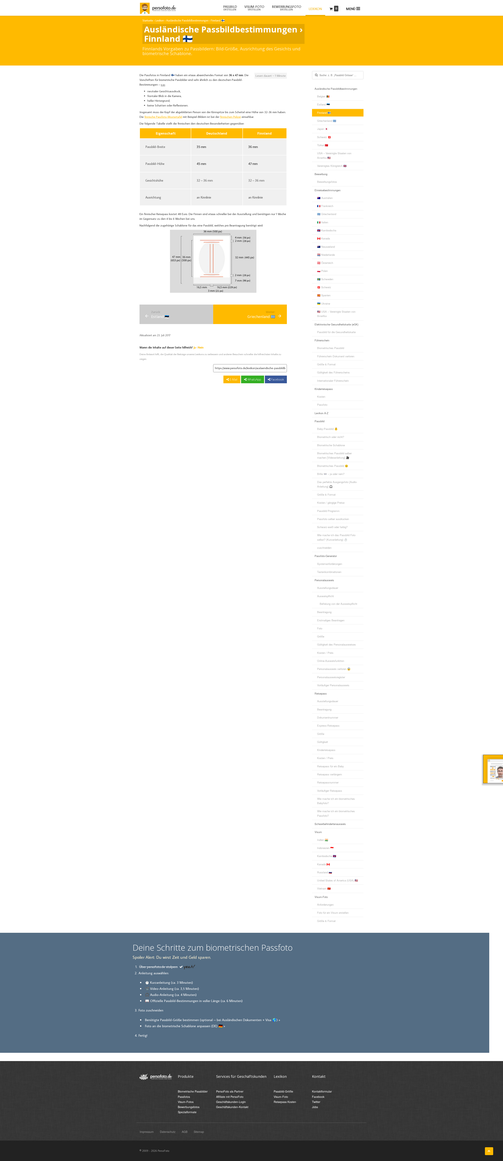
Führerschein (322, 340)
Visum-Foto (321, 897)
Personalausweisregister (331, 677)
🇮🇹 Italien (322, 222)
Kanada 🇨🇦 (323, 864)
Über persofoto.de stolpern (158, 966)
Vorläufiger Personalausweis (333, 685)
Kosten (321, 396)
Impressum (147, 1132)
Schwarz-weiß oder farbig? (332, 527)
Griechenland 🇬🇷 (326, 121)
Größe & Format (326, 364)
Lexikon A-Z (321, 413)
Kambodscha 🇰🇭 (326, 856)
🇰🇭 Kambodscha (326, 230)
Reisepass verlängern (329, 774)
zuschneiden (324, 548)
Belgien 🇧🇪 (323, 96)
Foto (319, 628)
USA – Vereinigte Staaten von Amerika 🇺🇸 (334, 155)
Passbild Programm (328, 511)
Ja (195, 347)
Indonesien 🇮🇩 (325, 848)
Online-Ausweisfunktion (330, 661)
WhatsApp (254, 379)
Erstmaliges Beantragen (330, 620)
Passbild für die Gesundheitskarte (336, 332)
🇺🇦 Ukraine (323, 303)
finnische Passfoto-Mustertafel (163, 117)
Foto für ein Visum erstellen (333, 912)
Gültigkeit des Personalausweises (336, 644)
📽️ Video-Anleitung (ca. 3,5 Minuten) (172, 988)
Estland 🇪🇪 (323, 104)
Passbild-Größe (283, 1091)
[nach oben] (489, 1151)
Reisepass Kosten (285, 1102)
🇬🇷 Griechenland (326, 214)
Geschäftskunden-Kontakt (232, 1107)
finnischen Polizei (230, 117)
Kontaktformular (322, 1091)
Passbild (319, 421)
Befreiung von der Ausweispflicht (338, 604)
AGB (184, 1132)
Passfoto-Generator (326, 556)
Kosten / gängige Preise (330, 502)
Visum (318, 832)
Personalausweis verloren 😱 (334, 669)
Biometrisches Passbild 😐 (332, 466)
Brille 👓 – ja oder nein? (330, 474)
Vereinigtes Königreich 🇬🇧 (332, 166)
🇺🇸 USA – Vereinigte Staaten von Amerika (336, 314)
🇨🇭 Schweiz (324, 287)
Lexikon (315, 9)
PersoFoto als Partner (229, 1091)
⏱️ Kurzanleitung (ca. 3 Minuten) (169, 982)
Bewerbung (321, 174)
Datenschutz (167, 1132)
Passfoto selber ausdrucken (333, 519)
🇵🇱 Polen (322, 271)
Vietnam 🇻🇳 (324, 888)
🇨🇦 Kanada (323, 238)
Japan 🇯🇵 (322, 129)
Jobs (315, 1107)
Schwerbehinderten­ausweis (330, 824)
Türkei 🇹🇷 (322, 145)
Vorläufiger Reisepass (329, 790)
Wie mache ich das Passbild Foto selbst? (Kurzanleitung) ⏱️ (336, 537)
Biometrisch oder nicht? (330, 437)
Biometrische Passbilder (193, 1091)
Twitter (316, 1102)
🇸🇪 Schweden (325, 279)
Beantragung (324, 612)
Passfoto (322, 404)
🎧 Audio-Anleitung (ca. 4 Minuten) (171, 994)
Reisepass (321, 693)
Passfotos (184, 1097)
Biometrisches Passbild (330, 348)
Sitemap (199, 1132)
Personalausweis (324, 580)
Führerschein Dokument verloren (335, 356)
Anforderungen (325, 904)
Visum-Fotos (186, 1102)
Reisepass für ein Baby (330, 766)
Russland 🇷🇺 (324, 872)
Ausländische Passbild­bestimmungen (336, 89)
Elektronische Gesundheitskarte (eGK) (336, 324)
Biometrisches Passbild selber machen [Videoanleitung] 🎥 (334, 455)
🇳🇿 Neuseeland (326, 246)
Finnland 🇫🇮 (324, 113)
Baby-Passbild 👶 (327, 429)
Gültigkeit (322, 742)
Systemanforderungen (329, 564)
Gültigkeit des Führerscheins (333, 372)
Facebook (277, 379)
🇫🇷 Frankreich (325, 206)
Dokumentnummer (327, 717)
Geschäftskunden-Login (231, 1102)
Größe (320, 636)
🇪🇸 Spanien (323, 295)
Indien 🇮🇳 (322, 840)
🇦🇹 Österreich (325, 263)
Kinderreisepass (324, 389)
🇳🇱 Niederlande (326, 255)
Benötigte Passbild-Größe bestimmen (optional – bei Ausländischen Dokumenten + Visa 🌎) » (212, 1020)
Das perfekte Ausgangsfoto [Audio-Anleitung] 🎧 (337, 484)
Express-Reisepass (328, 725)
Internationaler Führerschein (333, 380)
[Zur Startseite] (158, 7)
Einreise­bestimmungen (328, 190)
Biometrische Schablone (331, 445)
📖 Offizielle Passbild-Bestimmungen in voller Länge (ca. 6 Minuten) (194, 1000)
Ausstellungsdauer (327, 588)
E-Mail (233, 379)
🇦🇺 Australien (325, 198)
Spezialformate (187, 1112)
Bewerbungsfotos (327, 182)
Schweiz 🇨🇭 (324, 137)
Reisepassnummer (328, 782)
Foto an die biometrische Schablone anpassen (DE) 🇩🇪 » (185, 1026)
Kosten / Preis (325, 653)
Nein (201, 347)
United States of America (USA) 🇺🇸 (337, 880)
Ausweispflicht (325, 596)
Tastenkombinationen (329, 572)
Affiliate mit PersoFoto (229, 1097)
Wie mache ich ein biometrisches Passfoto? (336, 813)
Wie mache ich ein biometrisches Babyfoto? (336, 801)
